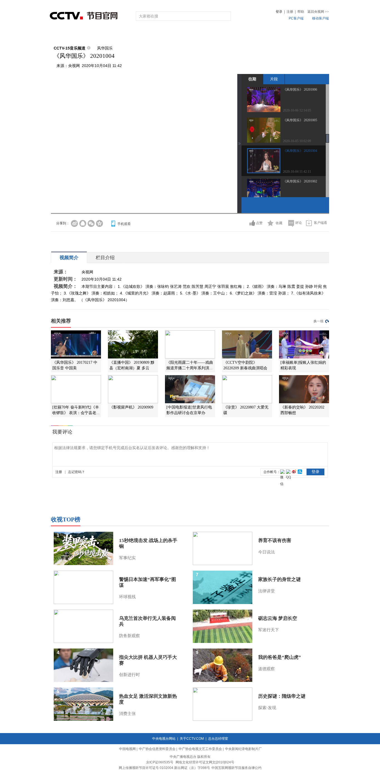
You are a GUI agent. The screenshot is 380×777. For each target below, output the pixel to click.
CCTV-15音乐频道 (69, 48)
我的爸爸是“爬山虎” (279, 657)
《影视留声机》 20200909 (131, 407)
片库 (202, 34)
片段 (274, 79)
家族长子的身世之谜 (279, 579)
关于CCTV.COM (192, 739)
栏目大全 (171, 34)
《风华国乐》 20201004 (300, 151)
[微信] (91, 223)
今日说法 (266, 552)
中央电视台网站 (164, 739)
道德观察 (266, 669)
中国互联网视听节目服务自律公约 (236, 768)
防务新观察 (129, 636)
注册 (290, 12)
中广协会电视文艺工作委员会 (200, 749)
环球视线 (127, 597)
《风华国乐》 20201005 (300, 120)
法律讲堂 (266, 591)
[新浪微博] (74, 223)
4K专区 (226, 34)
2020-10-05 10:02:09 (297, 141)
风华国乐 (105, 48)
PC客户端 (296, 18)
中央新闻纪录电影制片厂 (243, 749)
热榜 (274, 34)
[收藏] (270, 223)
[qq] (82, 223)
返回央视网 (318, 12)
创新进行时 (129, 674)
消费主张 (127, 713)
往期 (252, 79)
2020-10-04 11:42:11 (297, 172)
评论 (298, 223)
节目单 (107, 34)
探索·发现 (267, 708)
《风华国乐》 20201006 (300, 89)
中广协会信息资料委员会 (157, 749)
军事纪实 (127, 558)
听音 (251, 34)
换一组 (319, 321)
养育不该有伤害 (274, 540)
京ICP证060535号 (159, 762)
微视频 (299, 34)
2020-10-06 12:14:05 (297, 110)
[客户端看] (309, 223)
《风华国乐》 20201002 (300, 181)
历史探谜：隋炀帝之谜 (281, 696)
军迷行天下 (268, 630)
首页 (60, 34)
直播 (82, 34)
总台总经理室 (218, 739)
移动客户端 (320, 18)
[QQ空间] (99, 223)
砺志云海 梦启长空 (277, 618)
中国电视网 (127, 749)
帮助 (300, 12)
